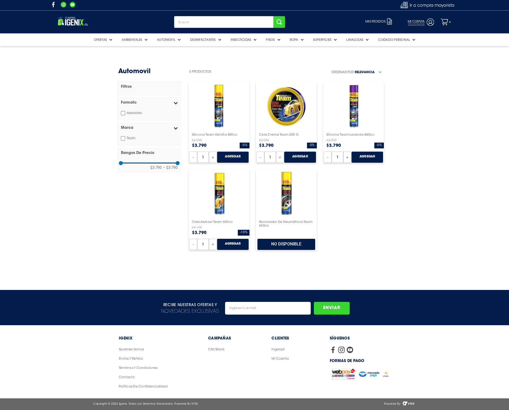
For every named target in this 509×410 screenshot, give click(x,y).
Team (131, 138)
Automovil (166, 40)
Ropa (294, 40)
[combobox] (229, 22)
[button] (149, 103)
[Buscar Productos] (279, 22)
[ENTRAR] (420, 22)
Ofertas (100, 40)
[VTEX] (408, 404)
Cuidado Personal (394, 40)
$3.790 (156, 167)
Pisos (270, 40)
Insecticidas (241, 40)
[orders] (389, 22)
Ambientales (132, 40)
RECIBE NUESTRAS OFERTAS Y (190, 304)
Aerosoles (134, 113)
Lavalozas (354, 40)
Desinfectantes (203, 40)
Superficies (322, 40)
